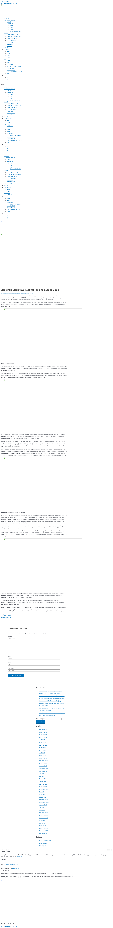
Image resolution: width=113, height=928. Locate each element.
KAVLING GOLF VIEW (15, 31)
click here (19, 856)
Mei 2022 (41, 776)
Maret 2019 (42, 823)
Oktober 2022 (43, 766)
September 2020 (44, 802)
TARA (11, 29)
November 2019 (43, 815)
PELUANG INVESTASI (9, 20)
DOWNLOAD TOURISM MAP (14, 66)
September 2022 (44, 768)
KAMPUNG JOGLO (12, 38)
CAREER (9, 73)
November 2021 (43, 784)
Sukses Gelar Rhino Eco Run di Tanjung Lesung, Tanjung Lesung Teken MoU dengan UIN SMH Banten (51, 703)
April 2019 (42, 820)
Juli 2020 (41, 807)
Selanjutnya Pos (6, 617)
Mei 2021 (41, 792)
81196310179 (15, 868)
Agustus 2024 (43, 737)
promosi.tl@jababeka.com (11, 864)
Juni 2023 (42, 753)
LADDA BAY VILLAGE (12, 35)
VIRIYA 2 (12, 27)
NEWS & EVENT (8, 49)
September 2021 (43, 789)
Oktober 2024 (43, 734)
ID (4, 75)
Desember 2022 (43, 760)
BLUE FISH (10, 42)
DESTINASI (7, 55)
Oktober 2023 (43, 747)
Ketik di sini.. (11, 636)
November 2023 (43, 745)
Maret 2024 (42, 742)
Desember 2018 (43, 828)
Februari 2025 (43, 732)
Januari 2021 (42, 797)
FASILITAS (6, 48)
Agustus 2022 (43, 771)
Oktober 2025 (43, 729)
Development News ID (45, 840)
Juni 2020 (42, 810)
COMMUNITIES (11, 70)
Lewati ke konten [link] (5, 1)
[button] (56, 84)
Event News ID (43, 843)
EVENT (9, 53)
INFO (5, 59)
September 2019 (43, 818)
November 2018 (43, 831)
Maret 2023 (42, 755)
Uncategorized (17, 293)
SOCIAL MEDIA (11, 68)
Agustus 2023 (43, 750)
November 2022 (43, 763)
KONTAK (9, 60)
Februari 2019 (43, 825)
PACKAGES (10, 64)
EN (7, 77)
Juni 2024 (42, 740)
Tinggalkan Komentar (6, 293)
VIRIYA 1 (12, 25)
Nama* (10, 656)
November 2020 (43, 799)
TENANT (6, 33)
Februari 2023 (43, 758)
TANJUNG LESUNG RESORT (14, 36)
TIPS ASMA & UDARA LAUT (14, 72)
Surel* (10, 662)
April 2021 (42, 794)
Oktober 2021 (43, 786)
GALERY (9, 62)
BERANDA (6, 18)
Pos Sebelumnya (6, 615)
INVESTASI (10, 24)
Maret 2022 (42, 779)
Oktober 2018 (43, 833)
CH (7, 81)
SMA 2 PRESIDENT (12, 40)
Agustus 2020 (43, 805)
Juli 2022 (41, 773)
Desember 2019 (43, 812)
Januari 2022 (42, 781)
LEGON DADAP (11, 44)
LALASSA (9, 46)
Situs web (11, 668)
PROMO (9, 22)
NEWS (8, 51)
